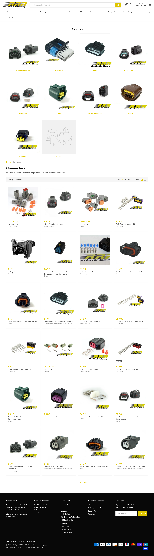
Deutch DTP (48, 369)
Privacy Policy (31, 541)
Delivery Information (95, 508)
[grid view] (142, 180)
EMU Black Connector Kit (125, 224)
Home (8, 162)
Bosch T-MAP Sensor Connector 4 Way (94, 466)
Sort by (10, 180)
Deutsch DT (84, 224)
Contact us (92, 514)
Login (149, 12)
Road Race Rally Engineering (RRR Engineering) (58, 323)
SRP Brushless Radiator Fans (64, 12)
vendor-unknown (49, 226)
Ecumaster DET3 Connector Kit (91, 417)
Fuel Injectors (45, 12)
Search (8, 541)
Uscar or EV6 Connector (89, 369)
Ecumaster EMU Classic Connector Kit (130, 321)
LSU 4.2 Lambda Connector (90, 272)
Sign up (142, 513)
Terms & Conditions (18, 541)
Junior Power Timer (14, 274)
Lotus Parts (7, 12)
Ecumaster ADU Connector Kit (127, 369)
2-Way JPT (12, 272)
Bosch (46, 276)
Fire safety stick (9, 18)
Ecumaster (20, 12)
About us (91, 505)
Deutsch (82, 226)
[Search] (118, 5)
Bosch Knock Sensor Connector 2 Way (22, 321)
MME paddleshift (85, 12)
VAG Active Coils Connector (90, 321)
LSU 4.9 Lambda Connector (54, 224)
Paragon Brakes (113, 12)
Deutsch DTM (13, 224)
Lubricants (99, 12)
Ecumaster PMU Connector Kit (19, 369)
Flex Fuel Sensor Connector (54, 417)
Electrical (32, 12)
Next (86, 483)
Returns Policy (93, 511)
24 (122, 180)
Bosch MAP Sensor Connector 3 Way (129, 272)
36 (125, 180)
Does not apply (12, 226)
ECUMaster (119, 226)
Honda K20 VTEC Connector (54, 466)
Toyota (10, 421)
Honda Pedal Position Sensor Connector (59, 321)
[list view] (145, 180)
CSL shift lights (128, 12)
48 (129, 180)
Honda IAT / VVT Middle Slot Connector (130, 466)
